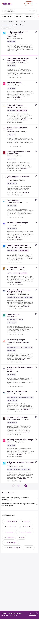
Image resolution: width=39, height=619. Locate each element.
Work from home (12, 527)
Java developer (11, 542)
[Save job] (36, 32)
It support (10, 532)
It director (28, 527)
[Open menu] (36, 4)
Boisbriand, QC (13, 21)
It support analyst (25, 532)
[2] (25, 485)
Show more (14, 50)
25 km (31, 11)
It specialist (10, 537)
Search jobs (4, 21)
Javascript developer (13, 548)
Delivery (26, 521)
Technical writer (12, 521)
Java (22, 537)
